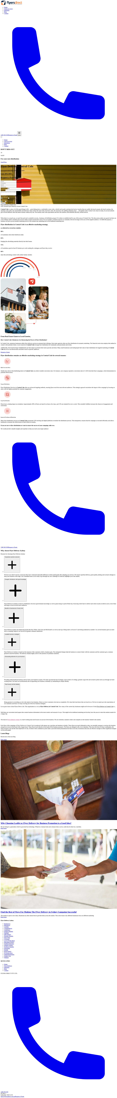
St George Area (8, 953)
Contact (6, 13)
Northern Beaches (9, 943)
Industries (6, 10)
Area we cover (8, 141)
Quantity (3, 190)
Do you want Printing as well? (9, 199)
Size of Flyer (4, 188)
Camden (6, 927)
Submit (3, 203)
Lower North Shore (9, 940)
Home (5, 7)
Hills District (7, 934)
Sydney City (7, 956)
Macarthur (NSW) (9, 942)
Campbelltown (8, 928)
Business (5, 198)
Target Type (4, 196)
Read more (4, 828)
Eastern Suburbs (8, 931)
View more (4, 739)
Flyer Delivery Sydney (14, 719)
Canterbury (7, 930)
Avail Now (4, 162)
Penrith (6, 950)
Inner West (7, 937)
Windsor (6, 957)
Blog (5, 12)
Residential (13, 198)
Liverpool (6, 939)
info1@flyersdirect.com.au (8, 1096)
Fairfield (6, 933)
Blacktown (7, 925)
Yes (4, 201)
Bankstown (7, 924)
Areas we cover (8, 9)
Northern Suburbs (9, 947)
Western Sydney (8, 945)
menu (19, 135)
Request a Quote (12, 135)
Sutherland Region (9, 954)
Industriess (7, 143)
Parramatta (7, 948)
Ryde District (7, 951)
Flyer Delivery (8, 966)
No (7, 201)
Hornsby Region (8, 936)
